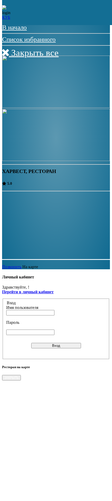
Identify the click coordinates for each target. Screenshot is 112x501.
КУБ (6, 17)
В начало (14, 27)
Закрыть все (34, 53)
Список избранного (29, 39)
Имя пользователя (22, 307)
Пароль (12, 322)
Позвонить (11, 267)
